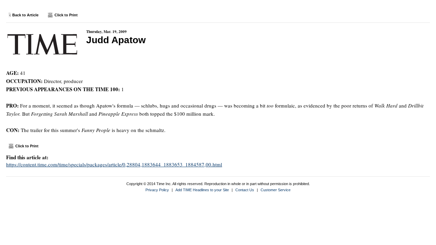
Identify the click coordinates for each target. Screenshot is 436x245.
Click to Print (66, 15)
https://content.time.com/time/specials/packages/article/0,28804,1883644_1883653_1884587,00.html (114, 164)
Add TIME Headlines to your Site (202, 190)
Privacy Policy (157, 190)
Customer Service (276, 190)
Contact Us (244, 190)
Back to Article (25, 15)
